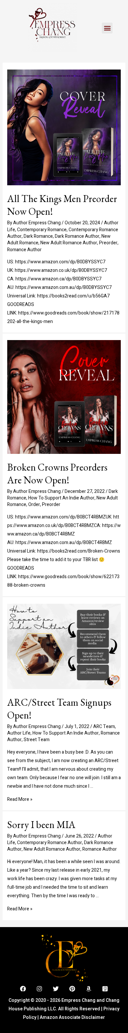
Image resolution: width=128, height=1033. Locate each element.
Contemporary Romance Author (49, 842)
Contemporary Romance (42, 229)
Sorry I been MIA (41, 824)
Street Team (37, 739)
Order (34, 504)
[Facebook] (23, 989)
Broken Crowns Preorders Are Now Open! (57, 473)
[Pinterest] (72, 989)
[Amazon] (89, 989)
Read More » (19, 799)
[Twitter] (56, 989)
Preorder (108, 242)
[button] (107, 28)
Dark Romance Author (77, 236)
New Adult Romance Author (68, 242)
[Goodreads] (105, 989)
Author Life (19, 733)
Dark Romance (38, 236)
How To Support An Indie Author (61, 498)
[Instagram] (39, 989)
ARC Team (104, 726)
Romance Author (24, 249)
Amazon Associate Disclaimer (72, 1017)
